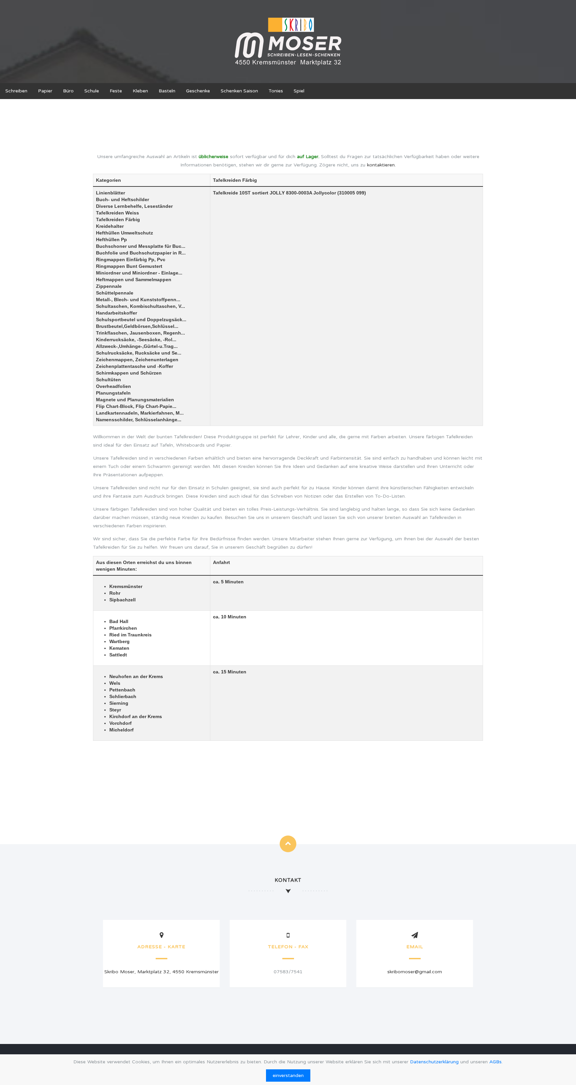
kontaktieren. (381, 165)
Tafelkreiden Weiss (117, 212)
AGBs (495, 1062)
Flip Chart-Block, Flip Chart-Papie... (136, 406)
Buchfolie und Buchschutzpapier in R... (141, 252)
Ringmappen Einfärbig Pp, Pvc (130, 259)
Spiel (299, 91)
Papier (45, 91)
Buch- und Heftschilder (122, 199)
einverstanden (288, 1075)
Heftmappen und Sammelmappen (133, 279)
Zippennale (109, 286)
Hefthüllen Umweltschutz (124, 232)
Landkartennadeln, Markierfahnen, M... (140, 413)
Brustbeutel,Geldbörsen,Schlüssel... (137, 326)
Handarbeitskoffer (116, 313)
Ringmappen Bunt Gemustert (129, 266)
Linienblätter (110, 192)
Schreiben (16, 91)
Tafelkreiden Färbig (118, 219)
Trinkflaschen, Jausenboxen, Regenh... (140, 333)
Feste (116, 91)
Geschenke (198, 91)
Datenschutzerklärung (434, 1062)
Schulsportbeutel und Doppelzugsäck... (141, 319)
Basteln (167, 91)
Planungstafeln (113, 393)
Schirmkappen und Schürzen (129, 373)
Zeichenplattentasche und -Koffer (134, 366)
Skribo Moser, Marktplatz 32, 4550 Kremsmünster (161, 972)
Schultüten (108, 379)
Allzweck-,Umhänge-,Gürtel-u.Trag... (137, 346)
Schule (91, 91)
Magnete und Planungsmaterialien (135, 399)
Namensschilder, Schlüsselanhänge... (138, 419)
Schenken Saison (239, 91)
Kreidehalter (110, 226)
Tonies (276, 91)
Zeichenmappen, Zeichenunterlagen (137, 359)
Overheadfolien (113, 386)
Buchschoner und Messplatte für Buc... (140, 246)
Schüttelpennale (114, 293)
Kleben (140, 91)
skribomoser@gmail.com (414, 972)
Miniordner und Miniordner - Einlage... (139, 273)
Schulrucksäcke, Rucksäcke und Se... (138, 353)
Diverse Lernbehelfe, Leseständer (134, 206)
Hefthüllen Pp (111, 239)
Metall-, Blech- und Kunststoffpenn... (138, 299)
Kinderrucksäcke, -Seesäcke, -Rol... (136, 339)
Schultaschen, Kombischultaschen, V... (140, 306)
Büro (68, 91)
